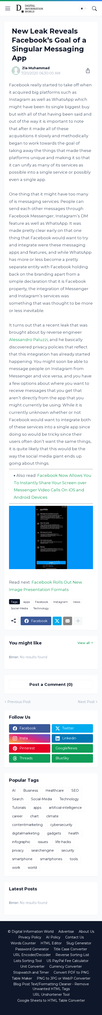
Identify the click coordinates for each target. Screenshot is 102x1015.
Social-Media (19, 608)
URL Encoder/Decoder (32, 955)
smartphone (22, 859)
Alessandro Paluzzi (28, 339)
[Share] (86, 71)
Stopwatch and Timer (31, 972)
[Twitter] (57, 621)
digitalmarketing (25, 833)
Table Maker (22, 978)
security (67, 850)
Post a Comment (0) (51, 684)
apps (26, 602)
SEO (75, 790)
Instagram (60, 602)
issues (43, 842)
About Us (86, 931)
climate (52, 816)
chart (34, 816)
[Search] (94, 9)
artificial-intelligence (65, 807)
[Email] (67, 621)
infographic (21, 842)
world (32, 867)
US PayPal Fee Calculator (67, 961)
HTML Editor (51, 943)
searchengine (42, 850)
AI (14, 790)
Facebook (41, 602)
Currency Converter (65, 966)
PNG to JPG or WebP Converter (63, 978)
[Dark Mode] (83, 9)
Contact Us (74, 937)
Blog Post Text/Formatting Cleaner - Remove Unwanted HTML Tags (51, 986)
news (76, 602)
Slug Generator (78, 943)
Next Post (86, 702)
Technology (41, 608)
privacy (18, 850)
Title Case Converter (70, 949)
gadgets (54, 833)
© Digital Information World (31, 931)
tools (74, 859)
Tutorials (19, 807)
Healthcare (55, 790)
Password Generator (32, 949)
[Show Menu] (7, 9)
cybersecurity (61, 825)
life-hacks (63, 842)
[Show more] (78, 621)
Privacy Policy (29, 937)
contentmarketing (27, 825)
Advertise (66, 931)
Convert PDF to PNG (71, 972)
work (16, 867)
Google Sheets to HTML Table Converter (51, 1000)
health (74, 833)
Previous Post (19, 702)
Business (30, 790)
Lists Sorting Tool (28, 961)
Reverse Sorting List (72, 955)
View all (84, 643)
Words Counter (23, 943)
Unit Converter (32, 966)
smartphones (51, 859)
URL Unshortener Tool (51, 994)
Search (17, 799)
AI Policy (53, 937)
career (17, 816)
